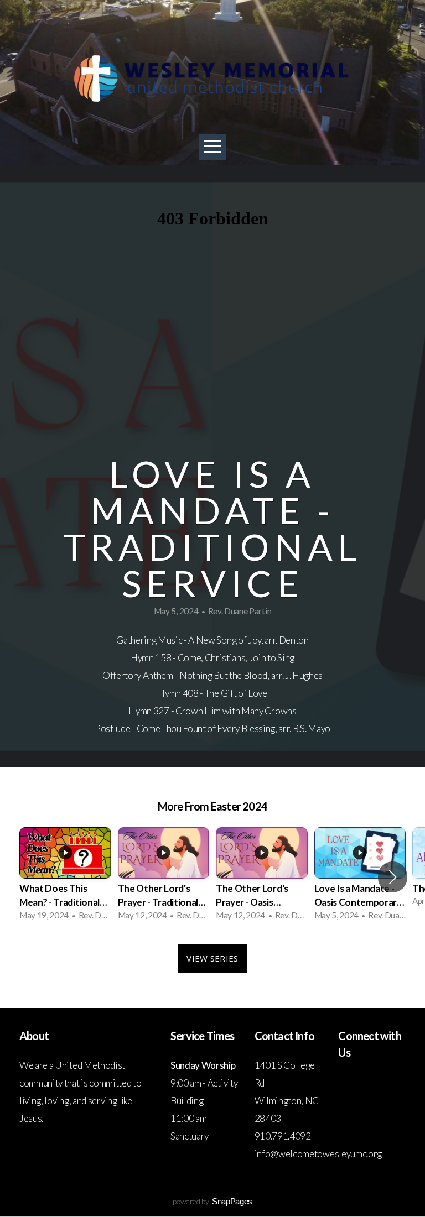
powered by (212, 1201)
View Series (212, 958)
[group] (65, 877)
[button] (392, 877)
